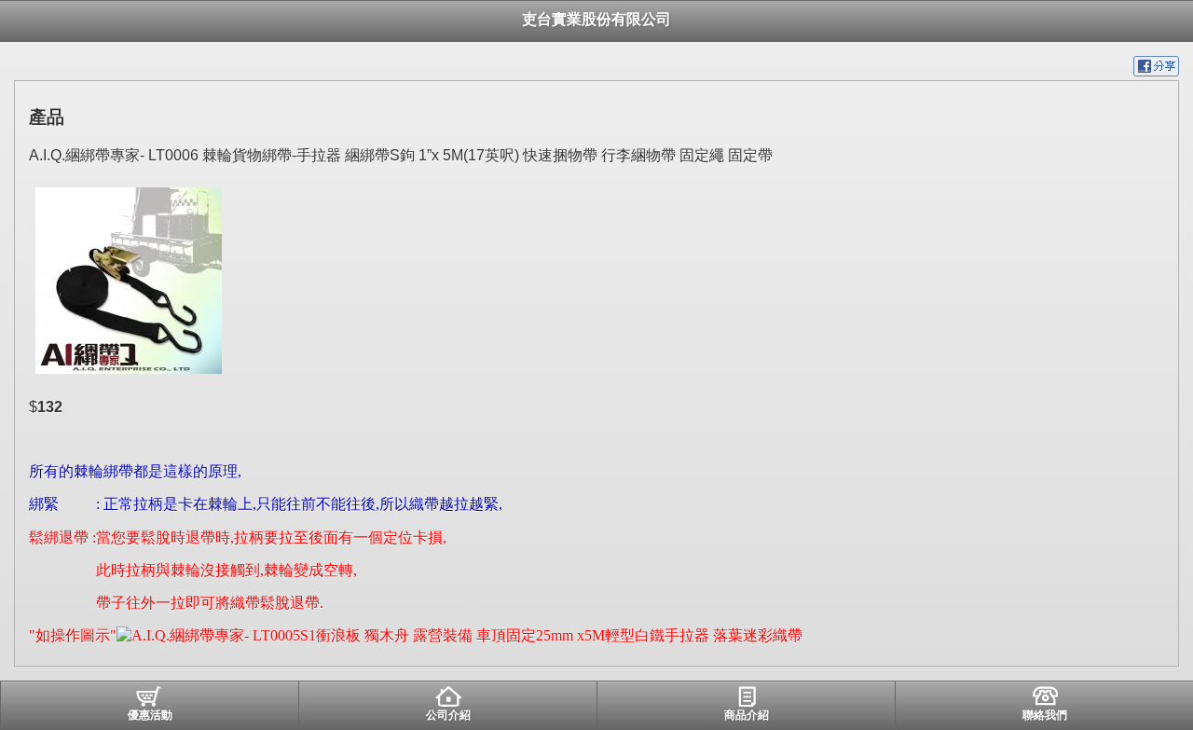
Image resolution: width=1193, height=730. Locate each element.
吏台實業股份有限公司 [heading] (596, 19)
